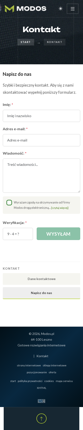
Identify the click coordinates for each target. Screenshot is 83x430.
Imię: (8, 104)
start (13, 381)
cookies (49, 381)
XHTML (41, 388)
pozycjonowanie (37, 372)
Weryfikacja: (15, 222)
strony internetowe (29, 365)
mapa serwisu (64, 381)
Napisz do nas (41, 293)
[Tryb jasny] (60, 9)
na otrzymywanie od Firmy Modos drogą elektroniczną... (42, 205)
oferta (52, 372)
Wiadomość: (15, 153)
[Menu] (72, 9)
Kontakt (42, 356)
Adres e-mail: (15, 129)
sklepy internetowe (54, 365)
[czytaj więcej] (59, 207)
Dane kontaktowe (42, 279)
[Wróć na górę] (41, 418)
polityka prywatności (30, 381)
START (26, 41)
